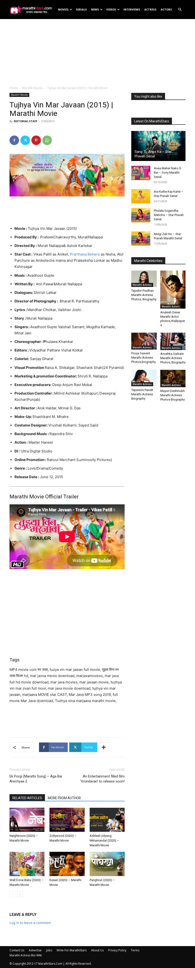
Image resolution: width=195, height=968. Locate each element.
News (95, 9)
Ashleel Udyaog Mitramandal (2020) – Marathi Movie (104, 840)
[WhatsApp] (47, 140)
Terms (135, 950)
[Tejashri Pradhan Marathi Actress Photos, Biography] (144, 279)
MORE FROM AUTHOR (64, 798)
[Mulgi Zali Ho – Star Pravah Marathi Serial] (140, 238)
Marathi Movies (32, 88)
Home (14, 88)
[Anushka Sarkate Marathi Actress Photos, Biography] (173, 341)
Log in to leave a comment (30, 923)
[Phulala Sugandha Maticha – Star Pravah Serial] (140, 215)
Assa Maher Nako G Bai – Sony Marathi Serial (167, 172)
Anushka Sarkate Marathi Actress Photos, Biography (172, 358)
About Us (97, 950)
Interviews (131, 9)
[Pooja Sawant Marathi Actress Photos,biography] (144, 341)
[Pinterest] (36, 140)
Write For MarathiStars (72, 950)
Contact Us (17, 950)
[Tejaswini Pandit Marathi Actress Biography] (144, 378)
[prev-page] (12, 894)
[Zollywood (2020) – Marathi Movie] (66, 820)
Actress (150, 9)
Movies (63, 9)
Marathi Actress (142, 284)
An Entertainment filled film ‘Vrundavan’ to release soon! (102, 778)
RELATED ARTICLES (27, 798)
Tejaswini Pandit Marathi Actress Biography (142, 394)
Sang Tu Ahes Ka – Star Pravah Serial (153, 154)
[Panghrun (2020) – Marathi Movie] (107, 864)
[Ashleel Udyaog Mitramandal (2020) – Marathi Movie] (107, 820)
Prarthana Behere (84, 254)
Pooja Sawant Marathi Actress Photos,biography (143, 357)
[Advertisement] (97, 52)
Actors (166, 9)
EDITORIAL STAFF (25, 121)
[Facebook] (14, 140)
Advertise (35, 950)
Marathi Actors (171, 306)
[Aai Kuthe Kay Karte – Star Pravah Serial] (140, 196)
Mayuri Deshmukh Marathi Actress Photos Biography (172, 395)
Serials (81, 9)
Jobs (49, 950)
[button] (179, 9)
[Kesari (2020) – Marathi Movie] (66, 864)
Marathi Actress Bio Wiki (26, 955)
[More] (104, 747)
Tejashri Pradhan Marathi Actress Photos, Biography (143, 295)
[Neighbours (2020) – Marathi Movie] (27, 820)
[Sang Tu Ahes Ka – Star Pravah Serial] (158, 146)
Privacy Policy (117, 950)
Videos (111, 9)
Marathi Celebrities (148, 261)
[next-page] (20, 894)
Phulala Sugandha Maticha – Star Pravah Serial (169, 215)
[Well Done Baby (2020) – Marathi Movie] (27, 864)
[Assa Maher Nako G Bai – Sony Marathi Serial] (140, 173)
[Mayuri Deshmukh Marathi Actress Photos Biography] (173, 378)
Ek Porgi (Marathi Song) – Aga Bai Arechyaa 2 (36, 778)
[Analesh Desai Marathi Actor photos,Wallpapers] (173, 290)
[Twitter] (25, 140)
